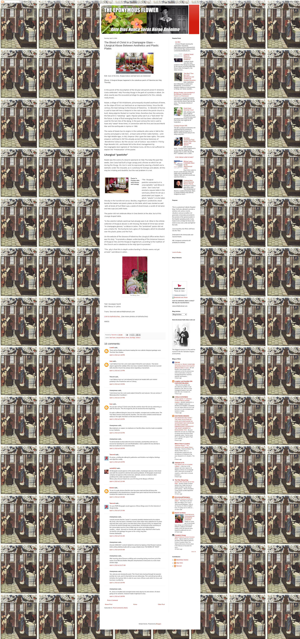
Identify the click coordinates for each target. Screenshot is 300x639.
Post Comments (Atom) (120, 608)
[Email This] (130, 335)
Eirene (112, 488)
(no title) (177, 42)
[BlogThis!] (133, 335)
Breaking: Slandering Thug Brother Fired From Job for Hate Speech (190, 141)
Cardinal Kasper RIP (180, 126)
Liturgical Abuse (120, 337)
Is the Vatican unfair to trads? (184, 157)
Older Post (161, 604)
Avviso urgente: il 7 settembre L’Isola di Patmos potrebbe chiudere (183, 400)
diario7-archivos (180, 513)
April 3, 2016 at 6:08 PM (117, 448)
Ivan (111, 361)
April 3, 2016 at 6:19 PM (117, 462)
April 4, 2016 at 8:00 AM (117, 550)
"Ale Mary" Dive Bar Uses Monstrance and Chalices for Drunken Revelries (190, 77)
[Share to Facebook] (137, 335)
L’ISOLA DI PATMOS (181, 397)
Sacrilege (132, 337)
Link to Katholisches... (112, 316)
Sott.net (177, 362)
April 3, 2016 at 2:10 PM (117, 370)
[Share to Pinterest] (139, 335)
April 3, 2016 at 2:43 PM (117, 384)
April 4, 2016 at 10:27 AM (118, 565)
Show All (193, 551)
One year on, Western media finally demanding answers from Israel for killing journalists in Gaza (185, 365)
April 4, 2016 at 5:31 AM (117, 536)
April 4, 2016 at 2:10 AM (117, 481)
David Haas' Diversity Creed (188, 109)
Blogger (158, 624)
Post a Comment (112, 600)
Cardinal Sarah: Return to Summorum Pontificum (189, 57)
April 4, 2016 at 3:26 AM (117, 497)
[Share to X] (135, 335)
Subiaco (138, 337)
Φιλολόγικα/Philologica (182, 497)
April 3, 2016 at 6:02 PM (117, 433)
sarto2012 (113, 468)
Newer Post (108, 604)
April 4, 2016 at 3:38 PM (117, 596)
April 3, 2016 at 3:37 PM (117, 398)
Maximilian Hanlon (182, 560)
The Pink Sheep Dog (181, 480)
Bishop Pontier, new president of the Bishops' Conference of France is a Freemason (184, 94)
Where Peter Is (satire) (182, 444)
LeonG (112, 347)
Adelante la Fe (179, 463)
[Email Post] (126, 334)
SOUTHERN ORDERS (182, 416)
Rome (127, 337)
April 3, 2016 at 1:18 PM (117, 355)
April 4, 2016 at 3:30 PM (117, 583)
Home (135, 604)
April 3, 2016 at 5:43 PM (117, 419)
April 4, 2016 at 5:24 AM (117, 510)
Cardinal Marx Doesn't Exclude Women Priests (189, 182)
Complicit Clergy (180, 535)
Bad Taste (112, 337)
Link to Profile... (177, 252)
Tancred (112, 454)
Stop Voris (179, 563)
